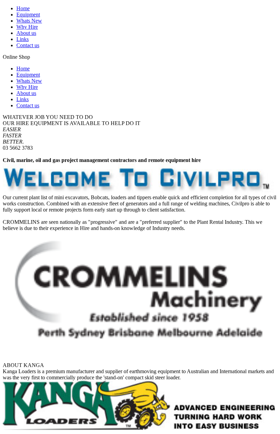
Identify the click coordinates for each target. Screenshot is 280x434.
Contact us (27, 45)
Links (22, 39)
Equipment (28, 14)
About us (26, 33)
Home (23, 8)
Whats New (29, 21)
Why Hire (27, 27)
